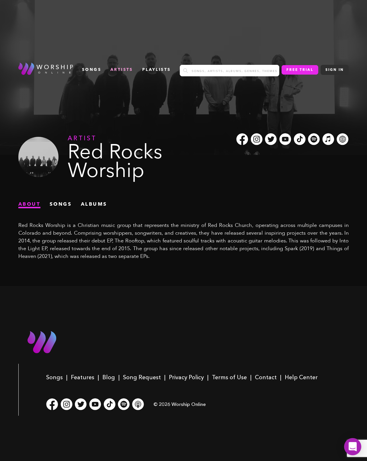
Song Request (142, 377)
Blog (108, 377)
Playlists (156, 70)
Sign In (334, 70)
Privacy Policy (186, 377)
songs (91, 70)
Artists (121, 70)
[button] (352, 446)
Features (82, 377)
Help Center (301, 377)
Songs (54, 377)
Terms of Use (229, 377)
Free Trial (299, 70)
